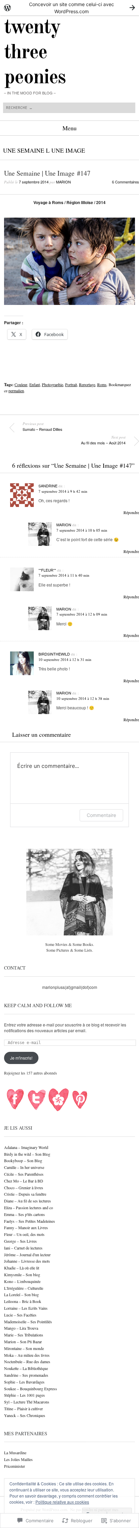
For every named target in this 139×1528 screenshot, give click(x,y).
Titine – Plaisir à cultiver (23, 1408)
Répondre (131, 512)
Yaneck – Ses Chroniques (24, 1415)
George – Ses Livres (20, 1241)
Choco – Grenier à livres (23, 1187)
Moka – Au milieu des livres (27, 1355)
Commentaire (101, 815)
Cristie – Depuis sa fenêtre (25, 1194)
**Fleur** (47, 570)
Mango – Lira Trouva (21, 1328)
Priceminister (14, 1466)
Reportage (87, 384)
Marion (63, 181)
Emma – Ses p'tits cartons (24, 1214)
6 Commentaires (125, 181)
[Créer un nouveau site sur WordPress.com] (69, 7)
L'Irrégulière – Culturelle (23, 1288)
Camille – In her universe (24, 1167)
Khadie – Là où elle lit (21, 1267)
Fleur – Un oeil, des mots (24, 1234)
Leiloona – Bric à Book (22, 1301)
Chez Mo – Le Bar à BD (23, 1180)
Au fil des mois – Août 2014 (103, 440)
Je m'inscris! (21, 1058)
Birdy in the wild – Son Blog (27, 1154)
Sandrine (47, 485)
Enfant (34, 384)
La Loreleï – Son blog (21, 1294)
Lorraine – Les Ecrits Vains (26, 1308)
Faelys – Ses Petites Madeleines (29, 1221)
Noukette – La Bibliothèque (26, 1368)
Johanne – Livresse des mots (27, 1261)
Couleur (21, 384)
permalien (16, 390)
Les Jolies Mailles (18, 1459)
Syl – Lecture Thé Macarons (26, 1401)
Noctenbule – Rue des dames (27, 1361)
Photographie (52, 384)
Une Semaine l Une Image (44, 150)
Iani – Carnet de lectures (23, 1247)
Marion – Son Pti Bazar (23, 1341)
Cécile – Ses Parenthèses (24, 1174)
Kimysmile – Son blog (22, 1274)
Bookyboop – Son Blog (23, 1160)
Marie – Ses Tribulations (23, 1334)
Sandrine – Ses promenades (26, 1375)
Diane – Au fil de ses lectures (27, 1200)
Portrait (71, 384)
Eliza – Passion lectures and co (28, 1207)
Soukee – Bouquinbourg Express (30, 1388)
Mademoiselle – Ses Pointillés (28, 1321)
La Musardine (15, 1452)
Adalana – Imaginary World (26, 1147)
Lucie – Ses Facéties (20, 1314)
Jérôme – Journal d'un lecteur (27, 1254)
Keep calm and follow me (38, 1005)
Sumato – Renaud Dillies (42, 426)
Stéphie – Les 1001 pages (24, 1395)
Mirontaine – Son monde (24, 1348)
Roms (102, 384)
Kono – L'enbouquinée (22, 1281)
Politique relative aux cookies (62, 1502)
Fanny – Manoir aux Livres (26, 1227)
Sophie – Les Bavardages (24, 1382)
